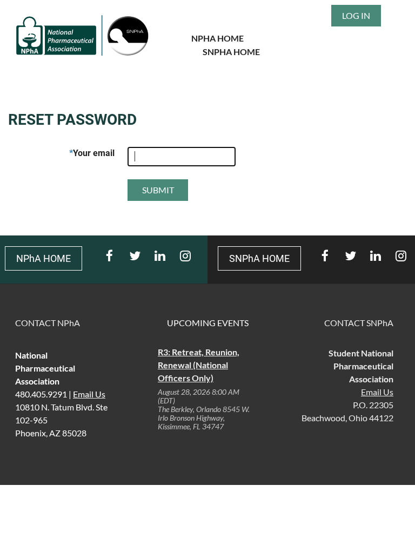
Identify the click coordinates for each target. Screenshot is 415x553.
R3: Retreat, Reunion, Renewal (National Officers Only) (198, 365)
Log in (356, 15)
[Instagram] (185, 255)
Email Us (377, 392)
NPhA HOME (217, 38)
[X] (135, 255)
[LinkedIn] (160, 255)
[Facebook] (109, 255)
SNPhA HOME (231, 51)
